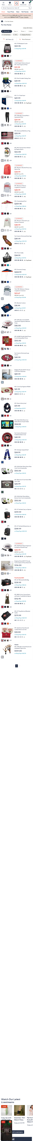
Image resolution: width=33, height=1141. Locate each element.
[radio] (2, 56)
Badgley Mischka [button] (26, 34)
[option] (16, 16)
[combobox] (14, 8)
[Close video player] (10, 1122)
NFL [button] (16, 34)
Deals (3, 12)
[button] (3, 4)
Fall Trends (25, 12)
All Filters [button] (9, 39)
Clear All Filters (27, 27)
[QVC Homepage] (2, 21)
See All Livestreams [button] (16, 1132)
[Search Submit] (30, 8)
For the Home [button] (6, 34)
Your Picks (10, 12)
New (17, 12)
